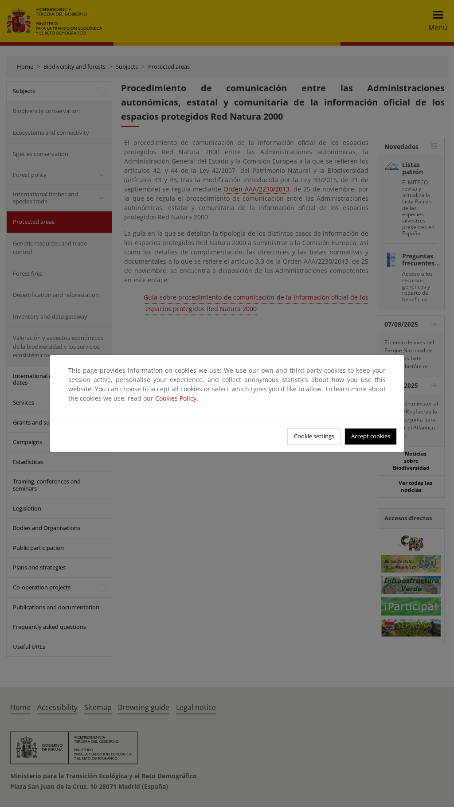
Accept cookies (370, 436)
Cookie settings (314, 436)
